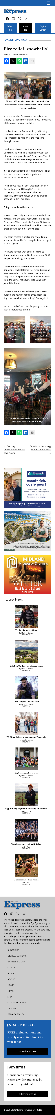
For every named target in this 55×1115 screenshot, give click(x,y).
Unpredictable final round (26, 880)
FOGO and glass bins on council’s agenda (26, 737)
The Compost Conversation (26, 701)
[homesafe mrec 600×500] (27, 488)
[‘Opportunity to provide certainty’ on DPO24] (26, 795)
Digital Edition (43, 28)
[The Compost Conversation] (26, 688)
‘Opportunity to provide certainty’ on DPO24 (26, 808)
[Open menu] (48, 3)
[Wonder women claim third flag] (26, 830)
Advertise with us (27, 1093)
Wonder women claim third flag (26, 844)
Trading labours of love (26, 630)
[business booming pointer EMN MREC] (27, 531)
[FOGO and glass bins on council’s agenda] (26, 723)
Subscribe (10, 28)
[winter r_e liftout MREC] (27, 574)
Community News (16, 40)
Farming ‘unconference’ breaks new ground (14, 449)
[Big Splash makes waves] (26, 759)
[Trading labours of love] (26, 617)
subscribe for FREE (27, 1051)
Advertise (25, 28)
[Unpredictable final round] (26, 866)
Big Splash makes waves (26, 773)
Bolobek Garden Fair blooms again (26, 666)
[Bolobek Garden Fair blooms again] (26, 652)
